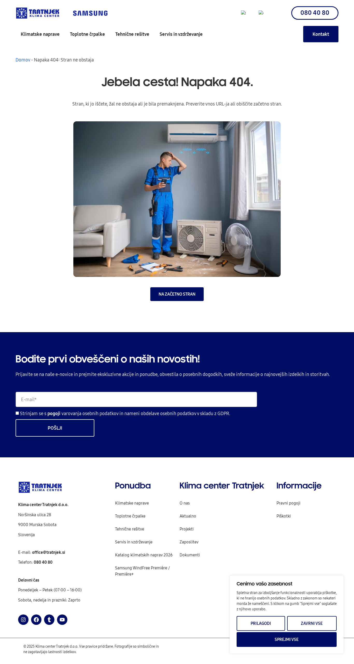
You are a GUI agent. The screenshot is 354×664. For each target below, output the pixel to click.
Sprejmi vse (287, 639)
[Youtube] (62, 619)
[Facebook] (36, 619)
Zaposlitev (189, 542)
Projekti (187, 529)
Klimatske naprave (40, 34)
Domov (23, 60)
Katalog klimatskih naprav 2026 (144, 555)
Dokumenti (190, 555)
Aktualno (188, 516)
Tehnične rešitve (132, 34)
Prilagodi (261, 623)
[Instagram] (23, 619)
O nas (185, 503)
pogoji (54, 413)
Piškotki (284, 516)
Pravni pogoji (288, 503)
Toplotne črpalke (87, 34)
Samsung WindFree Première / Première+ (142, 571)
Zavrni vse (312, 623)
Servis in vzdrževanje (181, 34)
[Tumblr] (49, 619)
